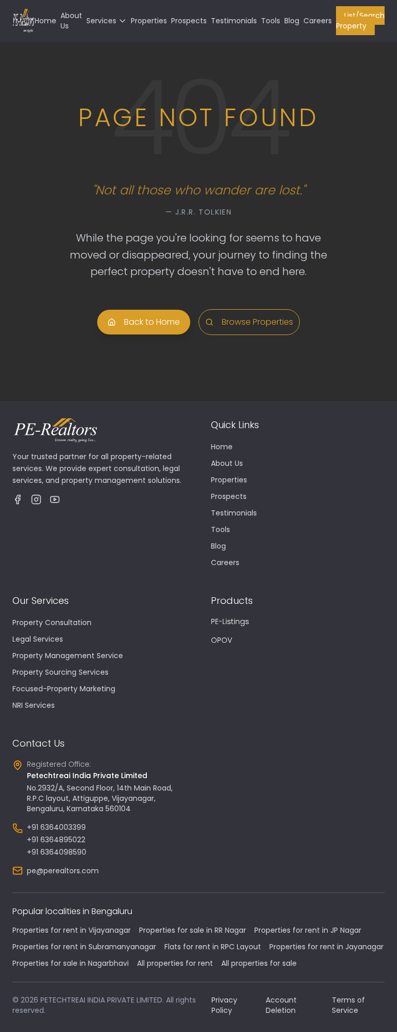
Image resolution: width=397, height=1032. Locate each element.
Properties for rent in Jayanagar (326, 947)
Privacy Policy (224, 1005)
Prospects (189, 21)
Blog (291, 21)
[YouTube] (55, 499)
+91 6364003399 (56, 827)
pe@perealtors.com (63, 871)
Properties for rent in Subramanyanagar (84, 947)
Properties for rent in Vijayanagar (71, 930)
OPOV (221, 640)
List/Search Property (360, 20)
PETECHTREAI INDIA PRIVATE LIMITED (101, 1000)
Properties (149, 21)
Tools (270, 21)
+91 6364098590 (56, 852)
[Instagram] (36, 499)
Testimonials (234, 21)
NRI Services (33, 705)
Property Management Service (67, 655)
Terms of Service (348, 1005)
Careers (317, 21)
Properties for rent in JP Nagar (307, 930)
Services (101, 21)
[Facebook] (17, 499)
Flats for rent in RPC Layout (212, 947)
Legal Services (37, 639)
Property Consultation (51, 622)
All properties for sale (259, 963)
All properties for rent (175, 963)
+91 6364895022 (56, 839)
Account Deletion (281, 1005)
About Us (227, 463)
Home (45, 21)
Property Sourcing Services (60, 672)
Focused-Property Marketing (63, 689)
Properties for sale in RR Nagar (192, 930)
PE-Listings (230, 621)
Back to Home (152, 322)
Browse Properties (257, 322)
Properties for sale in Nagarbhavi (70, 963)
